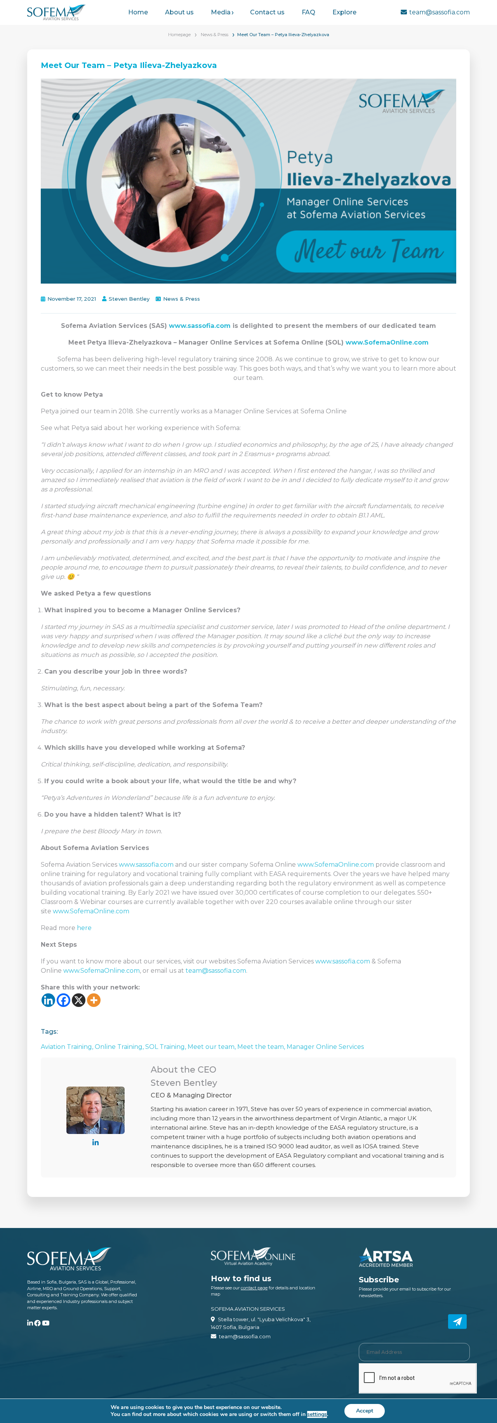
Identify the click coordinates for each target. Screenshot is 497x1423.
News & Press (214, 34)
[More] (94, 1000)
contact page (254, 1288)
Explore (344, 12)
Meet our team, (212, 1046)
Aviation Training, (68, 1046)
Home (138, 12)
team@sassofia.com (439, 12)
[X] (78, 1000)
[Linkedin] (48, 1000)
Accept (364, 1410)
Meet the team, (262, 1046)
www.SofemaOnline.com (387, 342)
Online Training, (120, 1046)
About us (179, 12)
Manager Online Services (325, 1046)
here (85, 928)
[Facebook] (63, 1000)
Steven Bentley (129, 299)
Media (221, 12)
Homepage (179, 34)
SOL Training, (166, 1046)
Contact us (267, 12)
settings (317, 1414)
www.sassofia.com (200, 325)
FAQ (308, 12)
